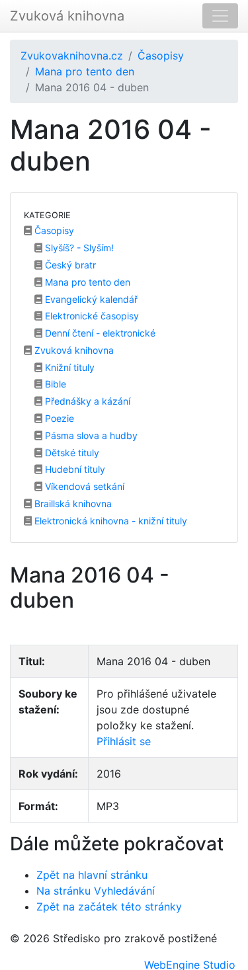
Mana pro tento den (84, 71)
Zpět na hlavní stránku (91, 874)
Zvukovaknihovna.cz (72, 55)
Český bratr (69, 264)
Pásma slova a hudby (90, 435)
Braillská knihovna (72, 503)
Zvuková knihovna (67, 16)
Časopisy (161, 55)
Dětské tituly (70, 452)
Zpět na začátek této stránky (109, 906)
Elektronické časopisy (90, 315)
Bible (54, 383)
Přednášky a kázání (86, 401)
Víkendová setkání (83, 486)
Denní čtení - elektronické (98, 333)
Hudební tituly (73, 469)
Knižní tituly (68, 367)
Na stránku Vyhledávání (95, 890)
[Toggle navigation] (220, 15)
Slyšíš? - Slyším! (78, 247)
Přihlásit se (124, 741)
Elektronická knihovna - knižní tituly (109, 520)
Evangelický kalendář (90, 299)
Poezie (58, 418)
